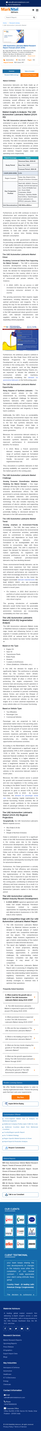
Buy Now (20, 1097)
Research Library (14, 23)
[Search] (34, 17)
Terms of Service (20, 1427)
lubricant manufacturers (26, 580)
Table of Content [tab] (29, 71)
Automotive (7, 1371)
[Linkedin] (5, 1328)
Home (5, 23)
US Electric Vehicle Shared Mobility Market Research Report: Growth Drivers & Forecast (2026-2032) (20, 1185)
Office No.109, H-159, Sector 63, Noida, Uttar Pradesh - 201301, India (20, 1412)
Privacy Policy (8, 1427)
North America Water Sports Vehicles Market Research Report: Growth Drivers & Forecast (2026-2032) (20, 1177)
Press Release (8, 1347)
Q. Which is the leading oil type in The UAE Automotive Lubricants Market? (18, 1038)
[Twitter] (16, 1328)
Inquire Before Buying (16, 1104)
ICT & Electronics (9, 1378)
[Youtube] (22, 1328)
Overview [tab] (11, 71)
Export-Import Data (10, 1354)
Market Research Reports (12, 1340)
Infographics (7, 1350)
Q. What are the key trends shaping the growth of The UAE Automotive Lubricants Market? (19, 1047)
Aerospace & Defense (11, 1367)
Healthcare (7, 1374)
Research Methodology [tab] (12, 75)
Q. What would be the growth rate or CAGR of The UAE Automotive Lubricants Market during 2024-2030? (19, 997)
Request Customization (16, 1148)
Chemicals (7, 1384)
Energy (5, 1381)
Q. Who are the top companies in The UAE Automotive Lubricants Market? (18, 1029)
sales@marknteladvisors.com (18, 2)
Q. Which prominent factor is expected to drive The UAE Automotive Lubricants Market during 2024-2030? (19, 1019)
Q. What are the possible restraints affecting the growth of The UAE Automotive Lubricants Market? (17, 1070)
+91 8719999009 (13, 5)
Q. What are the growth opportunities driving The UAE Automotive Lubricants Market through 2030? (19, 1058)
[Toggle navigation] (37, 10)
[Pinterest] (28, 1328)
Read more (31, 56)
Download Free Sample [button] (29, 75)
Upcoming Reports (10, 1343)
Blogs (5, 1357)
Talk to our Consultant (16, 1194)
